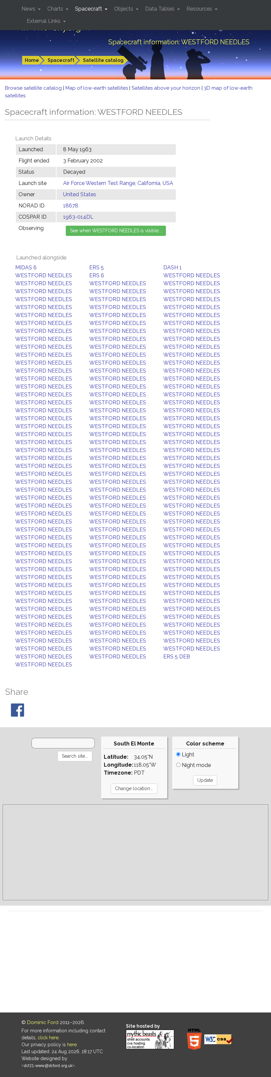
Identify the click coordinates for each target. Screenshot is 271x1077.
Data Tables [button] (160, 9)
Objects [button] (124, 9)
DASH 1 (172, 267)
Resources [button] (199, 9)
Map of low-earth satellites (97, 88)
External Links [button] (44, 21)
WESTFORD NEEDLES (43, 275)
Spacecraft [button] (89, 9)
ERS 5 (96, 267)
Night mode (195, 765)
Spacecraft (61, 60)
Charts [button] (55, 9)
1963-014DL (78, 217)
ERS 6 (96, 275)
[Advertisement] (135, 852)
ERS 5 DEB (176, 656)
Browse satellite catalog (34, 88)
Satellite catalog (103, 60)
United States (79, 194)
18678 (70, 205)
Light (187, 754)
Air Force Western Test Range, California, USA (118, 183)
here (72, 1044)
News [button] (29, 9)
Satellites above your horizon (167, 88)
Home (32, 60)
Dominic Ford (42, 1022)
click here (48, 1037)
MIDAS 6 (26, 267)
